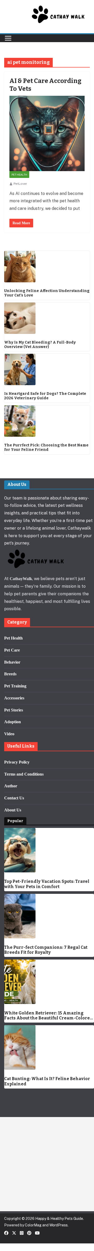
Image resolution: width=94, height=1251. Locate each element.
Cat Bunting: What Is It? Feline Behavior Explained (47, 1081)
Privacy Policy (17, 762)
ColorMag (33, 1225)
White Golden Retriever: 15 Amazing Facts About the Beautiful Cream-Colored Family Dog (48, 1015)
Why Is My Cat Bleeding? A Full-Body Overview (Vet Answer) (40, 344)
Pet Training (15, 686)
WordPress (58, 1225)
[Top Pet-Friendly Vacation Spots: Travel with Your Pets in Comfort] (49, 850)
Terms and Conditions (24, 774)
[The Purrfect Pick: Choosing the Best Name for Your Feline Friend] (47, 421)
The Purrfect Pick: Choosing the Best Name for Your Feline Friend (46, 447)
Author (10, 786)
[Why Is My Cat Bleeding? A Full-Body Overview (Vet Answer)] (47, 318)
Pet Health (19, 174)
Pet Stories (13, 710)
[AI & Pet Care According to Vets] (47, 133)
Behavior (12, 662)
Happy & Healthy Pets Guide (59, 1218)
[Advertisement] (47, 1164)
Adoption (12, 722)
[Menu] (8, 38)
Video (9, 734)
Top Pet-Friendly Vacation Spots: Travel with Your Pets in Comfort (46, 884)
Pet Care (12, 650)
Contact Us (14, 798)
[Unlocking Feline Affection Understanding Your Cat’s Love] (47, 266)
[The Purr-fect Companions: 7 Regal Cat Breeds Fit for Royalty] (49, 916)
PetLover (20, 184)
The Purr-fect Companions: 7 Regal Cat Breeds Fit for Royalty (45, 950)
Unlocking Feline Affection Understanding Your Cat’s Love (47, 293)
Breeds (10, 674)
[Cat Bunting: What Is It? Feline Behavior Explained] (49, 1047)
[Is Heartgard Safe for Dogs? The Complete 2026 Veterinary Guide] (47, 369)
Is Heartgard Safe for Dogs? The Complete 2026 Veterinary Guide (45, 396)
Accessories (14, 698)
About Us (12, 810)
